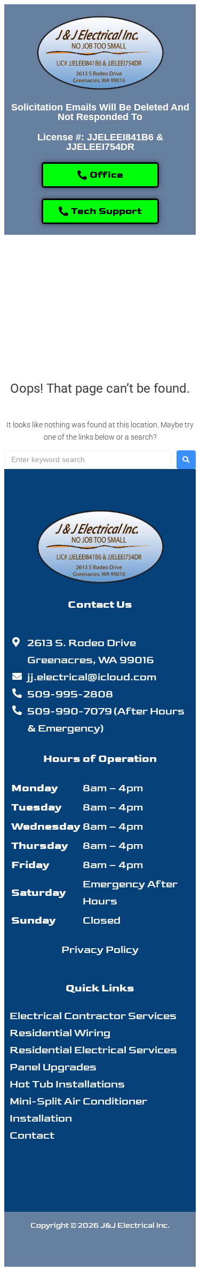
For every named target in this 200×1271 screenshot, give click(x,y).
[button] (124, 266)
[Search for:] (87, 459)
